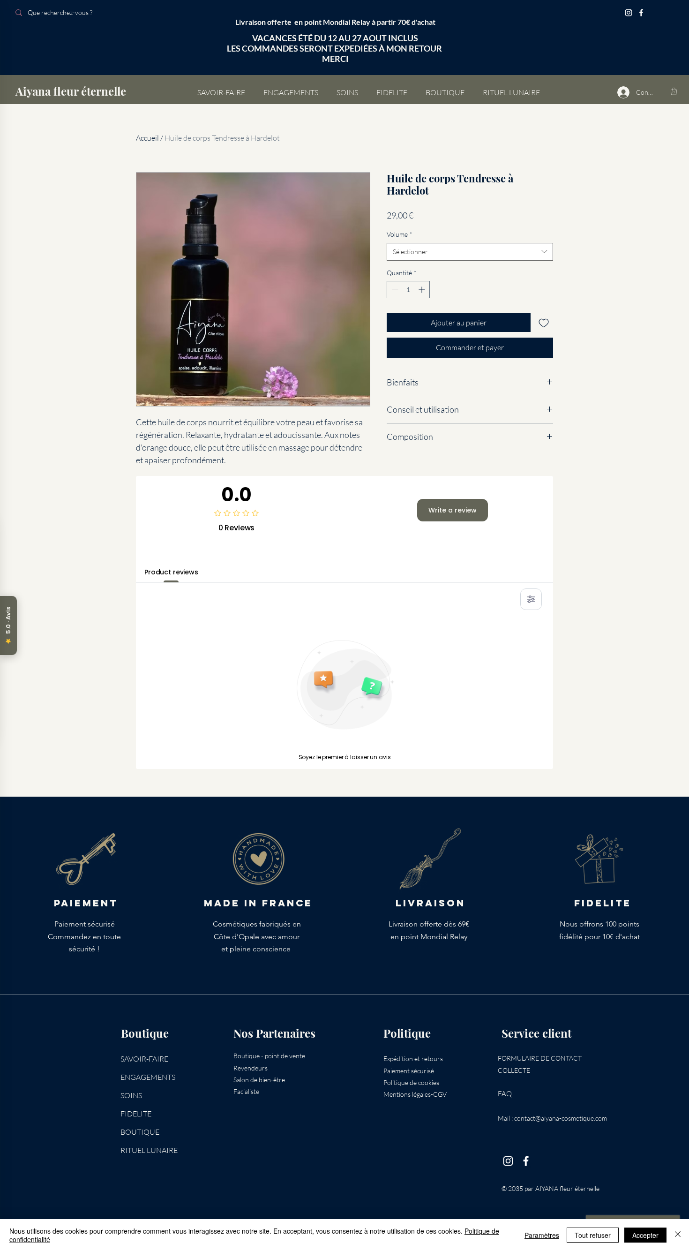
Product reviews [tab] (171, 572)
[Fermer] (677, 1235)
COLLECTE (514, 1070)
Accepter (645, 1235)
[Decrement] (394, 289)
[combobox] (470, 252)
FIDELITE (135, 1113)
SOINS (131, 1095)
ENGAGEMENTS (147, 1077)
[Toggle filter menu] (531, 599)
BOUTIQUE (139, 1132)
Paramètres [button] (541, 1235)
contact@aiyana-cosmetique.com (560, 1118)
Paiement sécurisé (408, 1071)
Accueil (147, 138)
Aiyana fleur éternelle (70, 90)
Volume (399, 234)
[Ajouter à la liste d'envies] (543, 322)
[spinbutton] (408, 289)
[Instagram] (628, 12)
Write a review (452, 510)
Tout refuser (593, 1235)
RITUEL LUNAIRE (149, 1150)
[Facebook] (641, 12)
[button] (674, 91)
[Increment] (422, 289)
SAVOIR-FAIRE (144, 1058)
